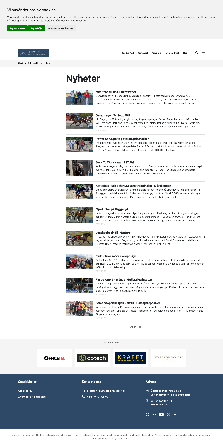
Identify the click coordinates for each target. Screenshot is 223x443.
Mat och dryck (172, 53)
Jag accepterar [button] (17, 28)
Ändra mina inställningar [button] (61, 28)
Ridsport (156, 53)
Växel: (97, 397)
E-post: (106, 391)
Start (20, 63)
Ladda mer (135, 327)
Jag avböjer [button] (37, 28)
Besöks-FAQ (128, 53)
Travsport (143, 53)
